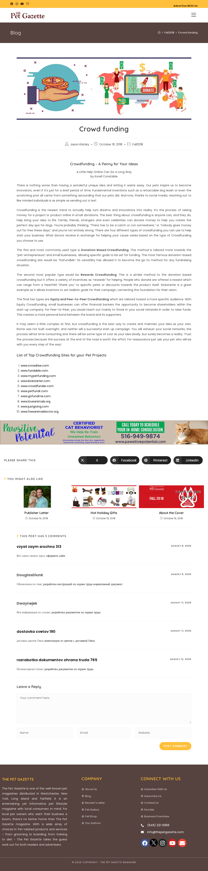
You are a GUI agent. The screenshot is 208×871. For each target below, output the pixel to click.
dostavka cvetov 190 (36, 631)
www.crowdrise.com (35, 366)
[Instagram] (162, 843)
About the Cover (171, 513)
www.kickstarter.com (35, 381)
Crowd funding (188, 32)
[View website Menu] (194, 15)
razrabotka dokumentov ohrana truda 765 (57, 659)
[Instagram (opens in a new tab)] (16, 4)
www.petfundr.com (34, 391)
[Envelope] (182, 843)
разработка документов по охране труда (76, 612)
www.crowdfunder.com (37, 386)
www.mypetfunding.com (38, 376)
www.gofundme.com (36, 396)
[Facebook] (145, 843)
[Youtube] (172, 843)
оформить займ (55, 556)
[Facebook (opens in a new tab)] (12, 4)
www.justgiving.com (35, 406)
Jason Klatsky (79, 144)
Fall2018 (137, 144)
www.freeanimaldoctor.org (39, 412)
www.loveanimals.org (35, 401)
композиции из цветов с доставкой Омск (69, 641)
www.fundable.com (34, 371)
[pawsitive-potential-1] (104, 432)
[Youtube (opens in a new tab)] (22, 4)
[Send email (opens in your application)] (27, 4)
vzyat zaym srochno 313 (39, 546)
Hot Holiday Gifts (104, 513)
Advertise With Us (185, 6)
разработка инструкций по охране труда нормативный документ (82, 584)
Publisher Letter (36, 513)
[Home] (159, 32)
